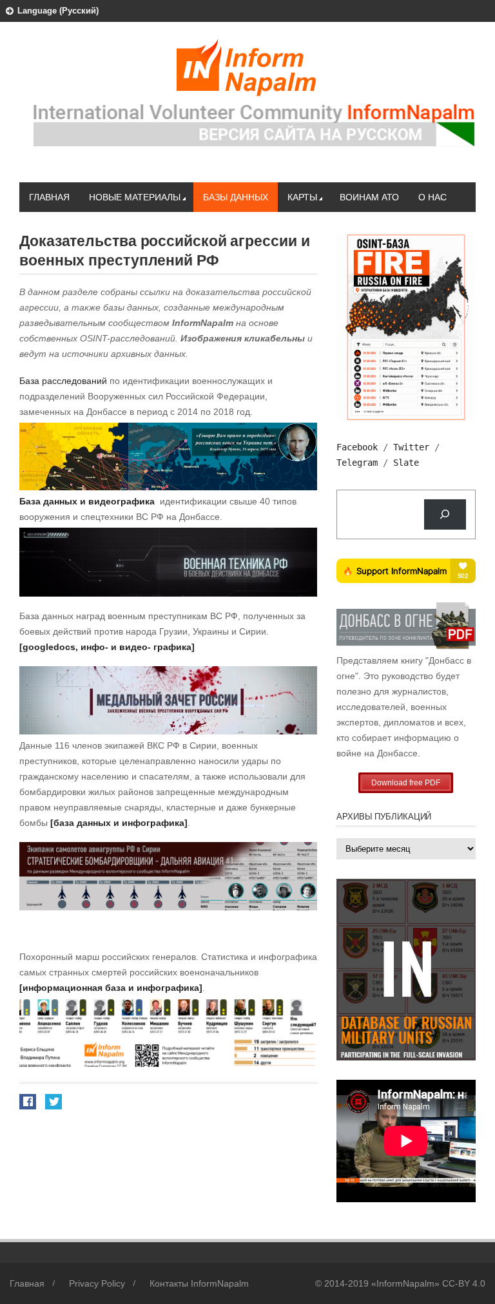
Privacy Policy (97, 1283)
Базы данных (235, 197)
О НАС (432, 197)
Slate (406, 462)
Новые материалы (134, 197)
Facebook (357, 447)
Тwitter (411, 447)
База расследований (63, 381)
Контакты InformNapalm (199, 1283)
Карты (302, 197)
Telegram (357, 462)
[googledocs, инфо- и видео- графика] (107, 647)
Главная (49, 197)
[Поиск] (445, 514)
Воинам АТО (369, 197)
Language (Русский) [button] (58, 10)
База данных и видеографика (87, 501)
